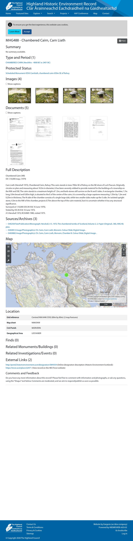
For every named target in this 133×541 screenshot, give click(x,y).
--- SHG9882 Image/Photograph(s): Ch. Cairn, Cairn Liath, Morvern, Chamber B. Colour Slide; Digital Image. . (51, 233)
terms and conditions (110, 299)
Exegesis (107, 524)
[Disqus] (66, 419)
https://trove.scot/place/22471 (18, 368)
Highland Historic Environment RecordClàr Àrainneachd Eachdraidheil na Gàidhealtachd (71, 6)
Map (95, 14)
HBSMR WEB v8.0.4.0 (118, 527)
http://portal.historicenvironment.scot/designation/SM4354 (31, 365)
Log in (124, 534)
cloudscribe (122, 531)
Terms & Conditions (34, 527)
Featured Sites (22, 14)
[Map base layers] (8, 251)
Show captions (14, 84)
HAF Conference (81, 14)
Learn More (14, 32)
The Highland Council (30, 538)
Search (50, 14)
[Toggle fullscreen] (124, 246)
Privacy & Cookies (34, 531)
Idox (116, 524)
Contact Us (31, 524)
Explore (37, 14)
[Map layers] (8, 247)
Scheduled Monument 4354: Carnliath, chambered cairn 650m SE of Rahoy (37, 73)
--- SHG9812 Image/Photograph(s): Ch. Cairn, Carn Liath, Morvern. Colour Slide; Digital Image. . (46, 230)
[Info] (8, 256)
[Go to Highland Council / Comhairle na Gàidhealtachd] (14, 5)
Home (8, 14)
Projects (63, 14)
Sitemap (30, 534)
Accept (27, 32)
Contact (105, 14)
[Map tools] (8, 260)
